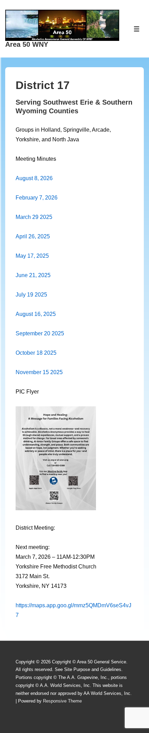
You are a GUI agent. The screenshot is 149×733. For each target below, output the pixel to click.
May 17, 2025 (32, 256)
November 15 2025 (39, 372)
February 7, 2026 (37, 198)
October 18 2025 (36, 353)
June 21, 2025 (33, 275)
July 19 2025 (31, 295)
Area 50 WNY (26, 44)
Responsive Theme (62, 701)
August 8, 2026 (34, 178)
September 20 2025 (40, 333)
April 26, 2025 (33, 236)
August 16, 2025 (36, 314)
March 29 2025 (34, 217)
